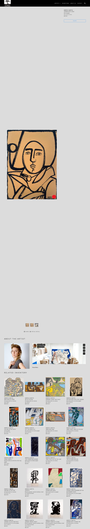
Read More (35, 367)
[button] (58, 3)
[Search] (84, 3)
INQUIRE (75, 20)
